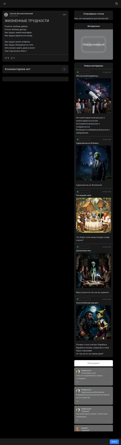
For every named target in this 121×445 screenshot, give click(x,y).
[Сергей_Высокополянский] (83, 72)
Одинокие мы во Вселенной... (93, 392)
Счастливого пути (88, 373)
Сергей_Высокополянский (21, 14)
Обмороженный (93, 44)
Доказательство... (84, 250)
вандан (84, 428)
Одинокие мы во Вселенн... (88, 143)
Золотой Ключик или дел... (87, 303)
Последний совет (83, 195)
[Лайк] (6, 58)
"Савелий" (85, 411)
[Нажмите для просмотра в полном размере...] (93, 95)
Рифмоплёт (86, 371)
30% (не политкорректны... (87, 76)
